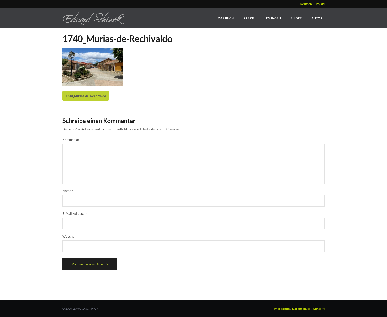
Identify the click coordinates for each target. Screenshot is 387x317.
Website (68, 236)
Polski (320, 4)
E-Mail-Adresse (74, 213)
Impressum (282, 308)
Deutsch (306, 4)
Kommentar (70, 140)
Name (67, 191)
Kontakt (319, 308)
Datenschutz (301, 308)
